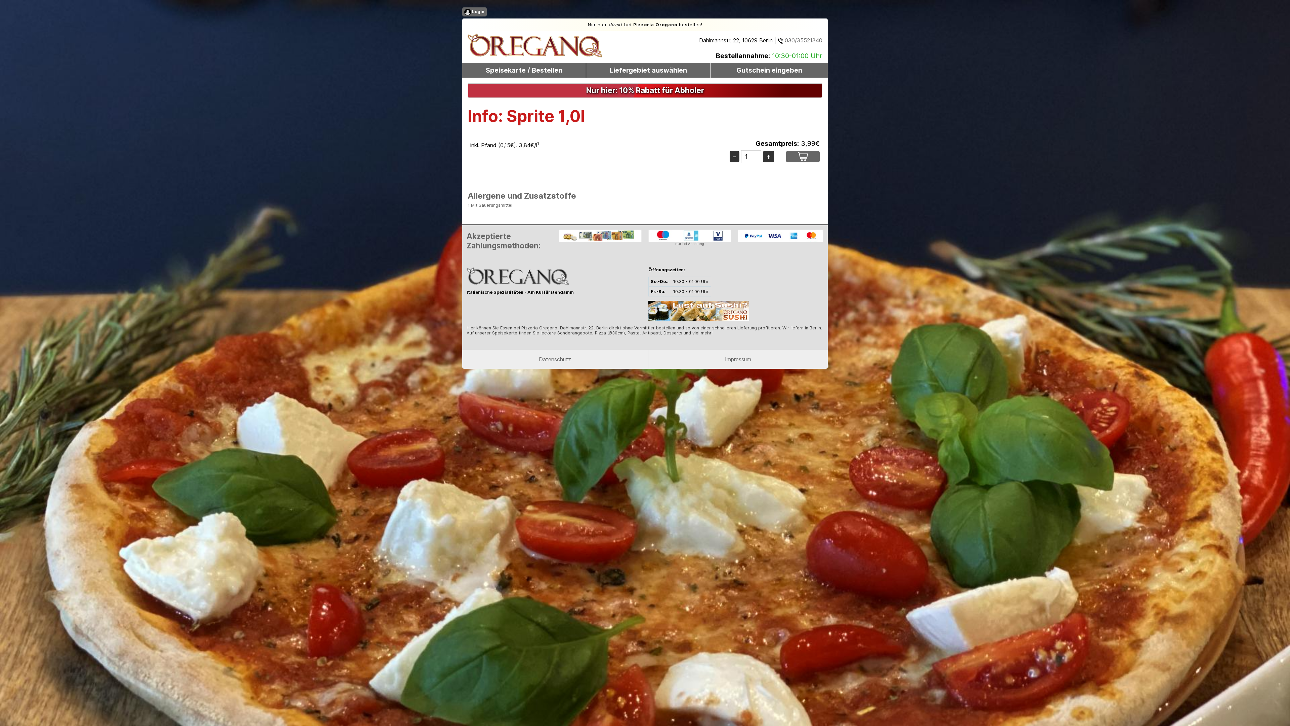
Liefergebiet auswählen (648, 70)
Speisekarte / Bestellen (524, 70)
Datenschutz (555, 359)
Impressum (738, 359)
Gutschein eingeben (769, 70)
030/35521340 (802, 40)
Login (477, 11)
